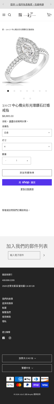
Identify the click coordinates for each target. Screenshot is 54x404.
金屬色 (5, 126)
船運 (4, 308)
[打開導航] (4, 15)
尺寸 (4, 140)
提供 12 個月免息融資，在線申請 (27, 4)
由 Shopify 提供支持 (32, 394)
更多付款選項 (27, 189)
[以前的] (3, 4)
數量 (4, 154)
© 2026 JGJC (19, 394)
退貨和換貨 (7, 303)
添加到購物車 (27, 173)
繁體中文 (26, 368)
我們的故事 (7, 299)
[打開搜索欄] (10, 15)
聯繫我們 (6, 312)
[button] (27, 60)
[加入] (44, 255)
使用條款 (6, 317)
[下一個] (51, 4)
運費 (11, 121)
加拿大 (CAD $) (26, 358)
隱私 (4, 321)
